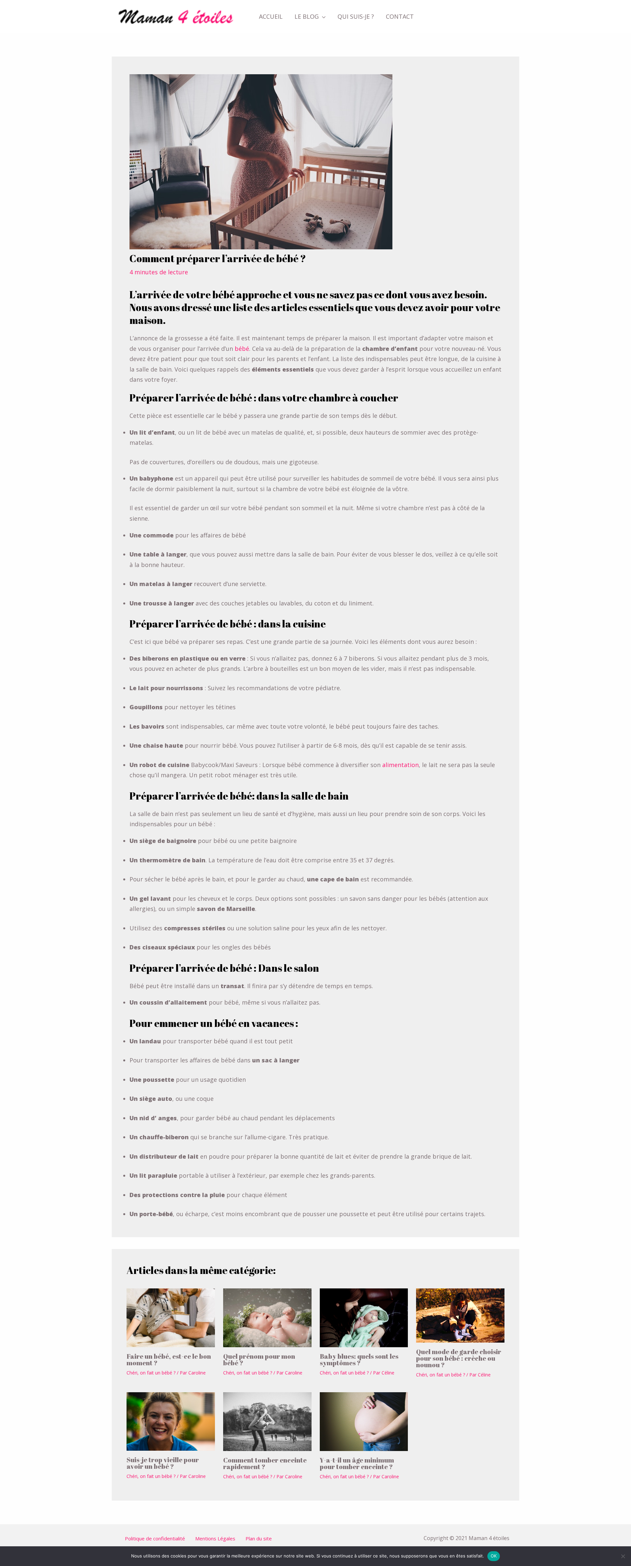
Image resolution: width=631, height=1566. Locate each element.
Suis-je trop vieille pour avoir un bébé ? (163, 1463)
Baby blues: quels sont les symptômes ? (359, 1359)
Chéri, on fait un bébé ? (151, 1373)
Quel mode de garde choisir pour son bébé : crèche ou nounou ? (458, 1358)
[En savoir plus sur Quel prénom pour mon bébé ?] (267, 1317)
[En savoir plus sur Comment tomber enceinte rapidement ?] (267, 1421)
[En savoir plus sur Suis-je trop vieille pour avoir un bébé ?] (171, 1421)
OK (494, 1555)
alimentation (400, 765)
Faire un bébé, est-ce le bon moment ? (169, 1359)
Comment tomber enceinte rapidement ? (265, 1463)
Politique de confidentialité (155, 1538)
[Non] (622, 1556)
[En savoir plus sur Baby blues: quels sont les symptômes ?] (364, 1317)
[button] (322, 16)
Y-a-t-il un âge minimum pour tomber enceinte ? (357, 1463)
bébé (242, 348)
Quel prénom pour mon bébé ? (259, 1359)
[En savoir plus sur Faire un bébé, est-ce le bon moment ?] (171, 1317)
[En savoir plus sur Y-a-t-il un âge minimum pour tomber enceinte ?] (364, 1421)
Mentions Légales (215, 1538)
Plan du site (258, 1538)
